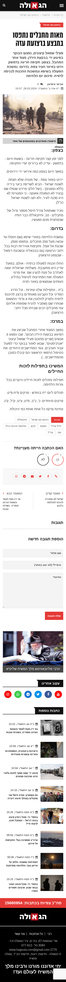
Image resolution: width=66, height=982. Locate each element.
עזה (59, 432)
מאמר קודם (53, 493)
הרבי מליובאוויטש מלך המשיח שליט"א (33, 669)
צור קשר (19, 933)
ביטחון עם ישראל (29, 14)
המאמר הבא (14, 493)
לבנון (33, 426)
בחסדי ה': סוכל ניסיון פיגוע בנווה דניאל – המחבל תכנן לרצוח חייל (23, 820)
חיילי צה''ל (56, 426)
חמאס (43, 426)
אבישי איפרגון (55, 84)
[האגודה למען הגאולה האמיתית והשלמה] (33, 916)
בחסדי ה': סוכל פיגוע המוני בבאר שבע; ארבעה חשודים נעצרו (23, 887)
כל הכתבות (36, 933)
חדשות (46, 14)
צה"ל (50, 432)
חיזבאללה (22, 419)
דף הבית (58, 14)
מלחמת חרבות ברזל (16, 426)
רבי (49, 933)
